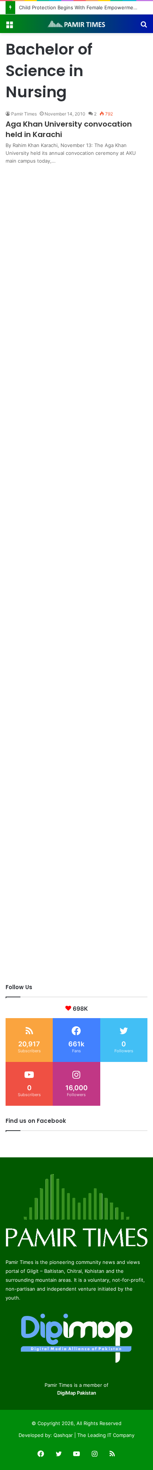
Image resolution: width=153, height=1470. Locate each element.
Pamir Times (24, 114)
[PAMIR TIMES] (76, 24)
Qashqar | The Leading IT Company (93, 1435)
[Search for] (143, 26)
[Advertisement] (76, 241)
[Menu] (9, 26)
